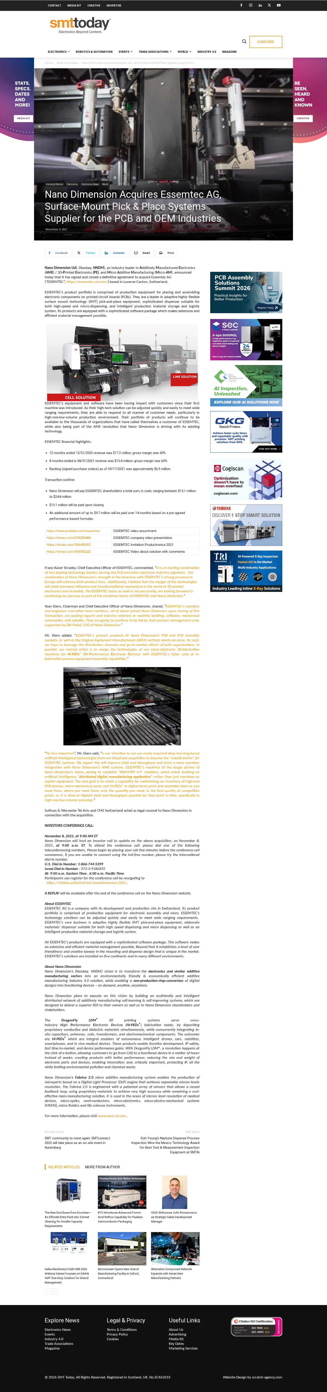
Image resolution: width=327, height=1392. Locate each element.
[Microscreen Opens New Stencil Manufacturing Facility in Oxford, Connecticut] (122, 1248)
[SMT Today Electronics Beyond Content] (80, 25)
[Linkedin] (260, 5)
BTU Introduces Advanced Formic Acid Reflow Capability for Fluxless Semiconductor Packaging (120, 1217)
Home (48, 63)
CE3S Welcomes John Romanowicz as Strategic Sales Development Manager (174, 1217)
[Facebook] (241, 5)
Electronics (72, 184)
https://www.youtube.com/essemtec (73, 531)
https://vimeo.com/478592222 (69, 552)
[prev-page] (47, 1291)
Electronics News (67, 63)
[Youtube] (278, 5)
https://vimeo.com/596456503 (69, 545)
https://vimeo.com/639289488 (69, 538)
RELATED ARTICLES (64, 1167)
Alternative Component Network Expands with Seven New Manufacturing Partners (171, 1273)
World (105, 184)
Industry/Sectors (54, 184)
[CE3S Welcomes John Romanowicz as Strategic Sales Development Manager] (175, 1192)
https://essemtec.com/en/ (87, 282)
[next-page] (54, 1291)
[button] (244, 41)
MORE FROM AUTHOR (102, 1167)
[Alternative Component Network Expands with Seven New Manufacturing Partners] (175, 1248)
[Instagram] (250, 5)
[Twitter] (269, 5)
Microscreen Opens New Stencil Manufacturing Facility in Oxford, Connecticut (118, 1273)
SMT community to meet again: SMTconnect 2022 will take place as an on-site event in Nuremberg (77, 1143)
